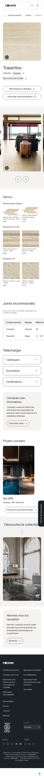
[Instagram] (4, 744)
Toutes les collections (15, 15)
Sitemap (6, 716)
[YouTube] (12, 744)
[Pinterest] (8, 744)
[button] (18, 179)
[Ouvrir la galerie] (7, 57)
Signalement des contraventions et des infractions (31, 682)
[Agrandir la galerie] (7, 168)
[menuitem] (12, 670)
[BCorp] (7, 733)
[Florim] (11, 5)
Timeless (28, 15)
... (3, 15)
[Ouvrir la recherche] (31, 5)
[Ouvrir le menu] (37, 5)
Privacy (6, 706)
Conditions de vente (11, 670)
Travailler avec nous (11, 675)
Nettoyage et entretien (32, 670)
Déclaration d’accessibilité (8, 693)
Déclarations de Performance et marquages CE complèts (9, 683)
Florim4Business (29, 675)
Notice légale (8, 701)
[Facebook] (16, 744)
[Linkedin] (20, 744)
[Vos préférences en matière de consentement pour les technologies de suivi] (39, 773)
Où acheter (27, 689)
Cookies (6, 711)
